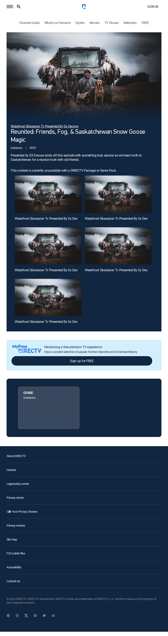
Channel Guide (29, 23)
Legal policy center (18, 484)
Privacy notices (16, 525)
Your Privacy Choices (24, 511)
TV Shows (111, 23)
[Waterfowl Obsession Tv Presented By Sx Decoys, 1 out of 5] (48, 194)
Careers (11, 470)
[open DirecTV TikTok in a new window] (53, 615)
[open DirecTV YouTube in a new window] (44, 615)
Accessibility (14, 567)
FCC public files (16, 553)
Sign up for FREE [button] (81, 361)
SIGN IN (152, 6)
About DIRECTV (16, 456)
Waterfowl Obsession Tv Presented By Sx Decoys (49, 218)
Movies (95, 23)
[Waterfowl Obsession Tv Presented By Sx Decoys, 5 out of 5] (48, 297)
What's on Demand (57, 23)
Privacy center (15, 498)
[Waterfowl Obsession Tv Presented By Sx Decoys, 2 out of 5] (118, 194)
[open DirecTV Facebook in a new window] (17, 615)
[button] (10, 6)
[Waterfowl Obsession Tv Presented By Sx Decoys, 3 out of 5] (48, 246)
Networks (130, 23)
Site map (12, 539)
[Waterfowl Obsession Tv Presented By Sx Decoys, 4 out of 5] (118, 246)
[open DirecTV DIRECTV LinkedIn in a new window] (8, 615)
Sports (79, 23)
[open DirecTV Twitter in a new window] (26, 615)
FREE (145, 23)
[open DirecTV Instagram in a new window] (35, 615)
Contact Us (13, 581)
